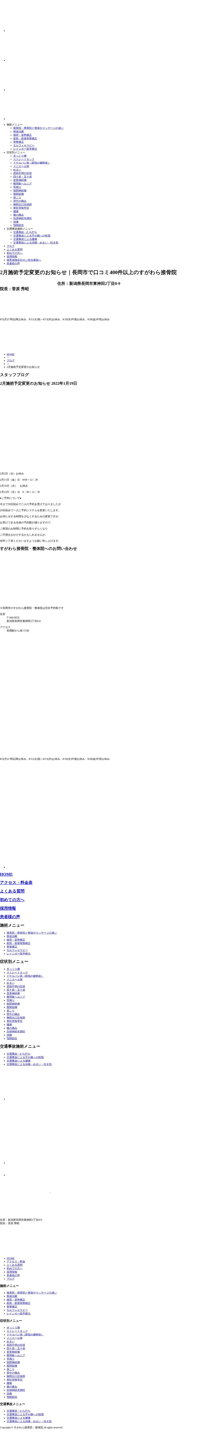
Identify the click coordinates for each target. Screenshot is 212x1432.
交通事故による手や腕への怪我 (31, 235)
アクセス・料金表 (16, 882)
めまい (17, 169)
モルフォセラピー (23, 145)
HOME (11, 354)
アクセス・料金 (16, 1261)
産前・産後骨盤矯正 (25, 138)
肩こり (17, 197)
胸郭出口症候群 (22, 204)
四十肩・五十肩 (22, 176)
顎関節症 (18, 225)
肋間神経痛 (19, 190)
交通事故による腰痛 (25, 239)
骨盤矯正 (18, 142)
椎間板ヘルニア (22, 183)
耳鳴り (17, 187)
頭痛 (16, 221)
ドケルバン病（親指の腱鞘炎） (31, 162)
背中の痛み (19, 201)
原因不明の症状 (22, 173)
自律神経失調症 (22, 218)
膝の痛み (18, 214)
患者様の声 (13, 263)
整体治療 (18, 131)
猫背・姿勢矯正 (22, 135)
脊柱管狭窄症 (21, 207)
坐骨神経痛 (19, 180)
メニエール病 (21, 166)
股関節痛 (18, 194)
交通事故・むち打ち (25, 232)
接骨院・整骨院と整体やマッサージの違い (38, 128)
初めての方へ (15, 253)
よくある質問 (15, 249)
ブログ (11, 246)
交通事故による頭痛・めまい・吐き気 (35, 242)
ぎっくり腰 (19, 155)
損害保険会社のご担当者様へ (24, 260)
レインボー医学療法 (25, 148)
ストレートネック (23, 159)
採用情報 (12, 256)
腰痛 (16, 211)
